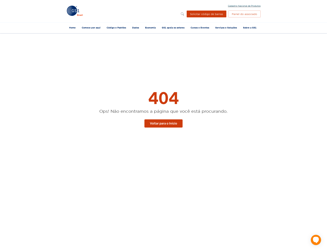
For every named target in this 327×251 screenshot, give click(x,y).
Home (72, 27)
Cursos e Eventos (200, 27)
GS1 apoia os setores (173, 27)
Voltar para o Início (163, 123)
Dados (135, 27)
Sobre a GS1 (249, 27)
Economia (150, 27)
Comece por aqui (91, 27)
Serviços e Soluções (226, 27)
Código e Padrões (116, 27)
